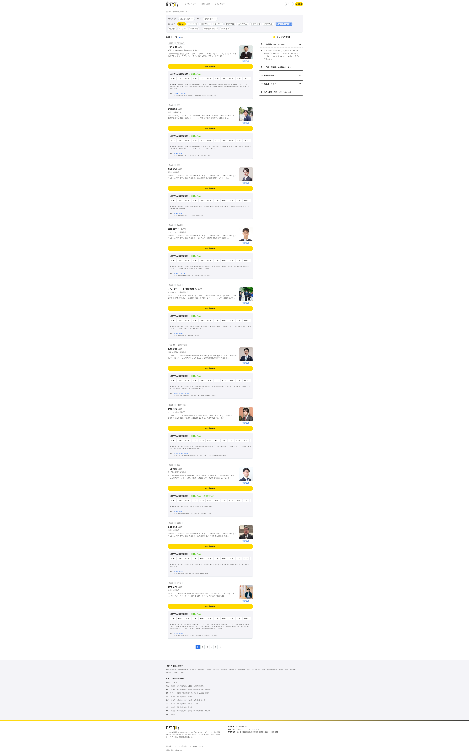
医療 (182, 672)
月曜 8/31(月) (268, 24)
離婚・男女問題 (171, 669)
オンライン (182, 29)
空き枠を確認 (210, 66)
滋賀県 (173, 700)
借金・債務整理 (183, 669)
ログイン (289, 4)
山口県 (195, 704)
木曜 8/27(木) (217, 24)
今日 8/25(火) (192, 24)
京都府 (179, 700)
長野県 (207, 693)
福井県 (196, 693)
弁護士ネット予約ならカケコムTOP (177, 12)
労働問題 (209, 669)
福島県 (201, 686)
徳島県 (173, 707)
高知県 (190, 707)
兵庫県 (190, 700)
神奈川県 (208, 689)
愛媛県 (184, 707)
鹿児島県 (208, 711)
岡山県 (184, 704)
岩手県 (179, 686)
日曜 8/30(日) (255, 24)
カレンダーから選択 (285, 24)
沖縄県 (173, 714)
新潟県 (179, 693)
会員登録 (299, 4)
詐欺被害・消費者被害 (228, 669)
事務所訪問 (194, 29)
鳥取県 (173, 704)
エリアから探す (190, 4)
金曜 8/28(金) (230, 24)
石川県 (190, 693)
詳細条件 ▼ (225, 29)
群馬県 (184, 689)
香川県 (179, 707)
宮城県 (184, 686)
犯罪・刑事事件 (272, 669)
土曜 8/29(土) (243, 24)
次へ (221, 647)
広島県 (190, 704)
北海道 (174, 682)
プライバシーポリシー (197, 746)
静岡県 (179, 696)
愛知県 (184, 696)
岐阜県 (173, 696)
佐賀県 (179, 711)
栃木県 (179, 689)
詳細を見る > (246, 61)
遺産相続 (201, 669)
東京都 (201, 689)
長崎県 (184, 711)
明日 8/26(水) (205, 24)
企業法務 (293, 669)
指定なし (181, 24)
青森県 (173, 686)
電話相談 (172, 29)
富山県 (184, 693)
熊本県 (190, 711)
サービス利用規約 (181, 746)
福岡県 (173, 711)
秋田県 (190, 686)
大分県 (195, 711)
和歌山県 (202, 700)
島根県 (179, 704)
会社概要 (168, 746)
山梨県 (201, 693)
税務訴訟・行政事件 (172, 672)
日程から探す (219, 4)
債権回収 (216, 669)
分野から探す (205, 4)
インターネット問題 (258, 669)
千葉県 (195, 689)
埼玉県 (190, 689)
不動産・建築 (283, 669)
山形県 (195, 686)
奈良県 (195, 700)
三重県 (190, 696)
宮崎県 (201, 711)
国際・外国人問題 (244, 669)
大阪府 (184, 700)
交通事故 (193, 669)
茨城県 (173, 689)
